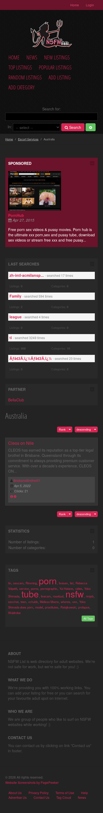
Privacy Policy (39, 793)
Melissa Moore (49, 602)
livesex (63, 583)
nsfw (74, 593)
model (39, 607)
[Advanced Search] (91, 127)
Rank (62, 429)
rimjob (89, 596)
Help (84, 793)
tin (9, 583)
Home (74, 5)
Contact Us (41, 797)
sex (74, 602)
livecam (46, 596)
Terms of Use (64, 793)
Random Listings (25, 77)
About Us (15, 793)
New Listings (57, 57)
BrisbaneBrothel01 (26, 480)
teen (23, 602)
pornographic (48, 588)
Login (90, 5)
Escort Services (28, 139)
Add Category (21, 87)
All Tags (88, 618)
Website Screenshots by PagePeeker (32, 782)
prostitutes (51, 607)
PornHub (16, 215)
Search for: (51, 108)
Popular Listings (55, 67)
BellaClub (16, 399)
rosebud (58, 596)
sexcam (18, 583)
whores (65, 602)
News (31, 57)
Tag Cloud (63, 797)
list (71, 583)
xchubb (33, 602)
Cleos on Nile (21, 443)
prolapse (83, 607)
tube (30, 593)
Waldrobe (14, 613)
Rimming (31, 583)
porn (48, 580)
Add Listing (60, 77)
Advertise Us (17, 797)
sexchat (13, 602)
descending (84, 429)
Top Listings (20, 67)
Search (74, 127)
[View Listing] (11, 496)
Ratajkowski (68, 607)
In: (10, 126)
